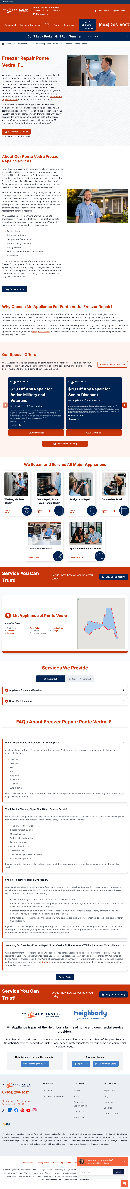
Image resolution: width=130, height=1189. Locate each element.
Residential (52, 679)
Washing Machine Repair (14, 501)
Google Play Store (107, 1063)
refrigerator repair (41, 331)
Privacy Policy (43, 1162)
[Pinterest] (22, 1110)
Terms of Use (27, 1162)
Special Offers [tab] (119, 11)
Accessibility (58, 1162)
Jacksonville (12, 630)
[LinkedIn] (10, 1110)
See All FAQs (65, 977)
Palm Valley (35, 628)
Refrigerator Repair (80, 499)
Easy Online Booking (18, 131)
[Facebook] (16, 1110)
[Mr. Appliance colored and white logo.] (15, 11)
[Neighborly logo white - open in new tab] (8, 2)
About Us (78, 1096)
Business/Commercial (81, 679)
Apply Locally (80, 1117)
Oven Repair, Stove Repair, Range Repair (48, 501)
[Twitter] (4, 1110)
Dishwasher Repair (112, 499)
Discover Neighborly (33, 1063)
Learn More (7, 511)
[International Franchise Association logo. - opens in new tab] (6, 1124)
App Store (83, 1063)
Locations (108, 1102)
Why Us (77, 1090)
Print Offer (17, 425)
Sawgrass (56, 630)
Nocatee (10, 633)
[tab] (10, 25)
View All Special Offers (111, 364)
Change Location (42, 14)
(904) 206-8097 (17, 1092)
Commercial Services (40, 548)
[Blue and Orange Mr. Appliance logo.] (41, 1014)
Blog (106, 1096)
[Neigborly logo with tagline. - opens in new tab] (90, 1014)
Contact (46, 962)
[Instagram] (34, 1110)
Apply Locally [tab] (103, 11)
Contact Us (79, 1111)
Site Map (108, 1108)
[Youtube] (28, 1110)
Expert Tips (109, 1090)
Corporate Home (112, 1113)
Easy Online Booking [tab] (89, 25)
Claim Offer (36, 432)
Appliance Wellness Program (85, 548)
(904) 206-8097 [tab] (114, 25)
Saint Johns (57, 628)
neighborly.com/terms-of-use (35, 418)
